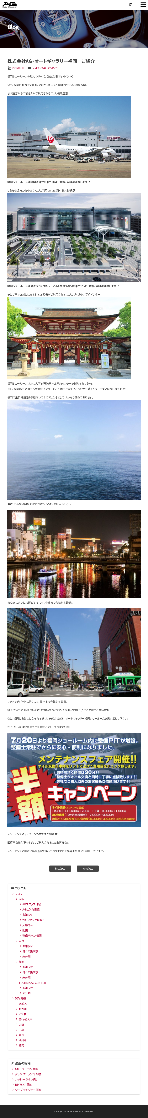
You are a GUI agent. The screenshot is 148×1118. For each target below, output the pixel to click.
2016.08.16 (18, 68)
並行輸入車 (25, 1019)
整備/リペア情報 (32, 935)
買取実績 (20, 998)
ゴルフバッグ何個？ (33, 920)
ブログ (35, 68)
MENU (143, 5)
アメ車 (22, 1014)
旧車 (21, 1029)
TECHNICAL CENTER (32, 982)
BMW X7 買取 (23, 1084)
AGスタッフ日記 (31, 904)
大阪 (21, 899)
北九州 (23, 1009)
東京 (21, 940)
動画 (25, 930)
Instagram (130, 5)
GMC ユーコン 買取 (26, 1069)
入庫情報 (27, 925)
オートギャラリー (13, 5)
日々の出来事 (30, 951)
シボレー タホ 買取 (26, 1079)
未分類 (26, 956)
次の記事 (88, 868)
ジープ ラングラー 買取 (28, 1089)
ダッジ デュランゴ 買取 (28, 1074)
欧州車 (23, 1040)
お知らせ (53, 68)
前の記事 (60, 868)
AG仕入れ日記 (31, 909)
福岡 (43, 68)
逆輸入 (23, 1003)
